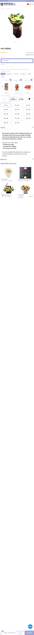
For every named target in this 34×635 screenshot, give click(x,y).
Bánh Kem (9, 74)
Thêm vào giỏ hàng (20, 633)
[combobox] (29, 4)
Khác (3, 76)
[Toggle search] (32, 4)
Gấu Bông (23, 74)
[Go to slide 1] (14, 42)
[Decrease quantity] (2, 66)
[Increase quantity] (10, 66)
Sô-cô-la (16, 74)
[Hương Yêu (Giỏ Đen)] (8, 190)
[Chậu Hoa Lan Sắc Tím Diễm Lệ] (25, 174)
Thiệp (29, 74)
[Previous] (2, 86)
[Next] (31, 86)
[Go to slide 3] (19, 42)
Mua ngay (29, 633)
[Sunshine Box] (25, 190)
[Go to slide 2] (17, 42)
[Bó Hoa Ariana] (8, 174)
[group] (17, 25)
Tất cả (3, 74)
